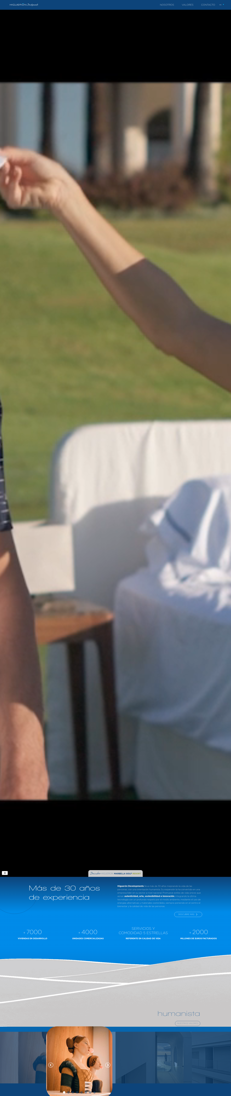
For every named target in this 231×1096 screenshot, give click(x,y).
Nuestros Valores (187, 1023)
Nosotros (167, 5)
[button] (221, 4)
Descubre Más (186, 914)
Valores (187, 5)
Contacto (208, 5)
